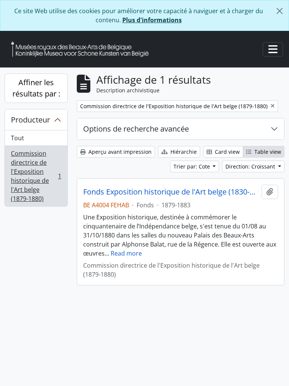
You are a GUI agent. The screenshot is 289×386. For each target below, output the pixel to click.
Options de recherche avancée (136, 129)
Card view (226, 151)
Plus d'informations (152, 20)
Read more (126, 253)
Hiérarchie (183, 151)
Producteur (30, 120)
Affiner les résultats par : (36, 88)
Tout (17, 138)
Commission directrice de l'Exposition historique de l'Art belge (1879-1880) (36, 176)
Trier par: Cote (192, 166)
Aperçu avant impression (119, 151)
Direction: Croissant (251, 166)
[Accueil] (83, 49)
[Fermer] (280, 10)
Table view (267, 151)
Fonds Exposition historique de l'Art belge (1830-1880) (171, 191)
